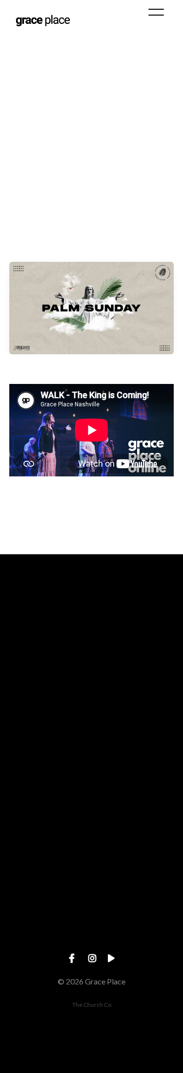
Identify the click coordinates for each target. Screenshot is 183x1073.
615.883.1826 (92, 776)
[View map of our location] (91, 804)
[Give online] (91, 886)
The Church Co (91, 1004)
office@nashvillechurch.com (91, 693)
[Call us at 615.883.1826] (91, 721)
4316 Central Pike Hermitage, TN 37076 (91, 858)
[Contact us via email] (91, 639)
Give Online (91, 941)
